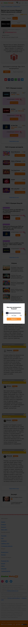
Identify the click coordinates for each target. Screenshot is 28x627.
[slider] (7, 313)
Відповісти (14, 319)
